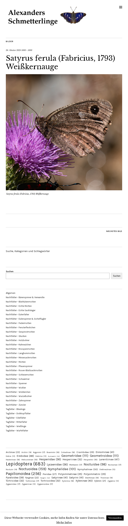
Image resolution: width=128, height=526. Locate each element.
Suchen (10, 271)
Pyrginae (32, 477)
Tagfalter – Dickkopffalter (18, 413)
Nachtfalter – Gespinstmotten (20, 332)
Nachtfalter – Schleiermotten (20, 374)
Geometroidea (104, 456)
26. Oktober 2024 (13, 50)
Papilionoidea (23, 473)
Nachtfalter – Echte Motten (19, 306)
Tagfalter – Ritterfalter (16, 422)
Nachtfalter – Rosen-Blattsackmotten (24, 370)
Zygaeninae (29, 484)
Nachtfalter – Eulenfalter (17, 314)
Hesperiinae (72, 459)
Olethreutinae (107, 469)
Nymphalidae (62, 469)
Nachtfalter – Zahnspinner (18, 400)
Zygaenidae (13, 484)
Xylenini (100, 481)
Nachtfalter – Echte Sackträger (20, 310)
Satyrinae (60, 477)
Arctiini (27, 452)
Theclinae (106, 478)
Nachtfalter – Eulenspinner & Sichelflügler (26, 319)
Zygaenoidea (45, 484)
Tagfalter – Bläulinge (15, 409)
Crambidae (85, 452)
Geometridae (74, 456)
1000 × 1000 (27, 50)
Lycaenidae (57, 464)
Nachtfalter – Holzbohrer (17, 340)
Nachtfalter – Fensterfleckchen (20, 327)
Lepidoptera (25, 464)
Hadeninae (13, 459)
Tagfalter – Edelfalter (16, 418)
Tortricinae (32, 481)
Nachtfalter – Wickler (16, 387)
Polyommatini (95, 474)
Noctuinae (114, 465)
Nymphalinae (87, 469)
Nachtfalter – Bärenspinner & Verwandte (25, 297)
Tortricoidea (50, 480)
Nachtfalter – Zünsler (16, 405)
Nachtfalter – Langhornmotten (20, 353)
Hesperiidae (50, 459)
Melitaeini (75, 465)
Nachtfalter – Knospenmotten (20, 349)
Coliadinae (68, 452)
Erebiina (41, 456)
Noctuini (11, 469)
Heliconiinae (30, 459)
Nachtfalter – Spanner (16, 383)
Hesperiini (91, 459)
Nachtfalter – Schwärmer (18, 379)
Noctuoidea (32, 469)
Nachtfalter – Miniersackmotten (21, 357)
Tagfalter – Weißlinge (16, 426)
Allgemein (10, 293)
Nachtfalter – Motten (16, 362)
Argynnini (39, 452)
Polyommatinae (70, 474)
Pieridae (50, 474)
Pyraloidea (15, 477)
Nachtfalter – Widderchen (18, 392)
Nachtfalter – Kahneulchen (18, 344)
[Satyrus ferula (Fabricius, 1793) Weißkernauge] (64, 189)
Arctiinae (13, 452)
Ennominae (105, 452)
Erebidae (25, 455)
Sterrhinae (92, 477)
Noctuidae (95, 464)
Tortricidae (15, 480)
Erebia (10, 456)
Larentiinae (109, 459)
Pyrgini (45, 478)
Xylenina (68, 481)
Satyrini (76, 477)
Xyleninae (84, 480)
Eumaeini (54, 456)
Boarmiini (53, 452)
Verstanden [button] (115, 518)
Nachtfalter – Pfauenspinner (19, 366)
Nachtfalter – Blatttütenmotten (21, 301)
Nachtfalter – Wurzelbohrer (19, 396)
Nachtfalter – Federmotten (18, 323)
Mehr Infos (64, 522)
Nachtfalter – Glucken (16, 336)
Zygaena (113, 481)
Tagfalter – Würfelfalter (17, 430)
